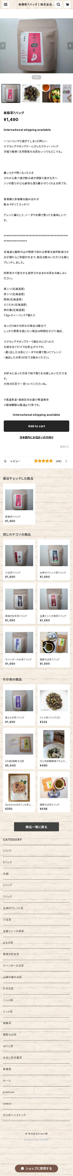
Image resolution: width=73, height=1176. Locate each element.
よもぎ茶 (8, 942)
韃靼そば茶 (10, 1034)
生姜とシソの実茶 (13, 931)
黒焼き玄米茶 (11, 954)
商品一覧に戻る (36, 827)
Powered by (32, 1139)
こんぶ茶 (8, 1000)
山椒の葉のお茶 (12, 977)
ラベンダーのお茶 (13, 965)
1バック (7, 850)
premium (9, 1092)
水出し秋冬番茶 (12, 1057)
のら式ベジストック (14, 1115)
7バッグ (7, 896)
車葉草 (7, 1069)
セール (7, 1080)
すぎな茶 (8, 988)
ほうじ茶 (8, 1046)
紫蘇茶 (7, 1023)
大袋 (6, 873)
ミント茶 (8, 1011)
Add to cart (36, 426)
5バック (7, 862)
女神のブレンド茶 (13, 908)
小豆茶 (7, 919)
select (7, 1103)
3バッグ (7, 885)
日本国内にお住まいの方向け (36, 437)
